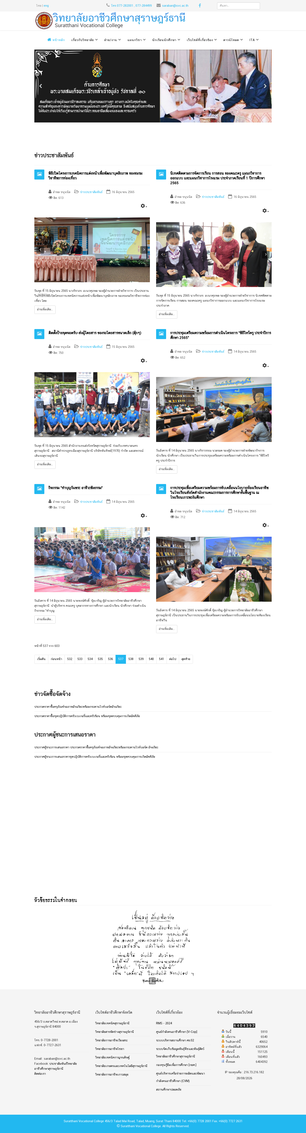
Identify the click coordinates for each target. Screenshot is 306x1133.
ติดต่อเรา (40, 1074)
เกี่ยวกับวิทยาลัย (82, 40)
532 (69, 659)
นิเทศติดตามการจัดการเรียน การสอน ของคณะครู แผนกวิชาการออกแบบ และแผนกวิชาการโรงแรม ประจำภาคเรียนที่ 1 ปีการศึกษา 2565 (217, 178)
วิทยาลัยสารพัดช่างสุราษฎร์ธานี (114, 1032)
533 (79, 659)
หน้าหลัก (58, 40)
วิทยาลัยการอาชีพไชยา (109, 1049)
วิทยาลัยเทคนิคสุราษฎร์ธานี (112, 1023)
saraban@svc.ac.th (175, 6)
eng (46, 6)
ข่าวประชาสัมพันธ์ (91, 192)
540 (151, 659)
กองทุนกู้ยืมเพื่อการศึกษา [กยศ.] (176, 1065)
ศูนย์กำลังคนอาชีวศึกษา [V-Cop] (176, 1032)
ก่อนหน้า (56, 659)
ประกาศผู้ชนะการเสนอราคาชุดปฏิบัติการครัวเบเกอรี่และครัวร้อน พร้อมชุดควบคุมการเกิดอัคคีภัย (94, 757)
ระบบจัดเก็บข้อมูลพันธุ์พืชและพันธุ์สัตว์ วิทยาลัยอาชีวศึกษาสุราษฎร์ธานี (180, 1052)
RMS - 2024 (164, 1023)
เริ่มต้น (41, 659)
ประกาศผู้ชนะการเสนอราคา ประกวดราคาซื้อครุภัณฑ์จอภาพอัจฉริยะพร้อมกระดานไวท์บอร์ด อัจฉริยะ (96, 747)
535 (100, 659)
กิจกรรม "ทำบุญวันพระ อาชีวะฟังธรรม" (76, 488)
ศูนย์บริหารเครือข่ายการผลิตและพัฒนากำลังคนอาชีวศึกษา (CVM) (180, 1077)
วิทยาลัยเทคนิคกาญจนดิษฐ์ (112, 1057)
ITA (252, 40)
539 (141, 659)
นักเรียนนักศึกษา (164, 40)
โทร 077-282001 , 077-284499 (131, 6)
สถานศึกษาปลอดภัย (168, 1089)
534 (90, 659)
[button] (40, 86)
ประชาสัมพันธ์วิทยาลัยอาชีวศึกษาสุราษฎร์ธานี (55, 1066)
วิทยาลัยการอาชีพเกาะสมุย (111, 1074)
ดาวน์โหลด (231, 40)
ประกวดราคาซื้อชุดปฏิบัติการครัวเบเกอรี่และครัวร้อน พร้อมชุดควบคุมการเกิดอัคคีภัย (87, 716)
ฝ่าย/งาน (110, 40)
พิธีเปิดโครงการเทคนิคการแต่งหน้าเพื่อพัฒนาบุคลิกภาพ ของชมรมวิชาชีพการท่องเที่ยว (95, 175)
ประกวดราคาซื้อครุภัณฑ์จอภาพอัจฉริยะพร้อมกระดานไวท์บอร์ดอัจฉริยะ (78, 707)
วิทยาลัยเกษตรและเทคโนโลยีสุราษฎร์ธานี (121, 1066)
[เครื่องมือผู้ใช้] (144, 206)
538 (130, 659)
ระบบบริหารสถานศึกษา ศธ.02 (175, 1040)
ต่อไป (172, 659)
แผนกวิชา (134, 40)
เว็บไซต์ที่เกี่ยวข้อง (200, 40)
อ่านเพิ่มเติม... (45, 309)
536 (110, 659)
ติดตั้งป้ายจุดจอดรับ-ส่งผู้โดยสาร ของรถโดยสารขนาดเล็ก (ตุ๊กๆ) (95, 333)
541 (161, 659)
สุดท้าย (186, 659)
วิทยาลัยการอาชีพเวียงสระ (111, 1040)
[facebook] (200, 6)
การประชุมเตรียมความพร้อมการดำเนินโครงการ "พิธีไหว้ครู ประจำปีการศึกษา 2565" (220, 335)
